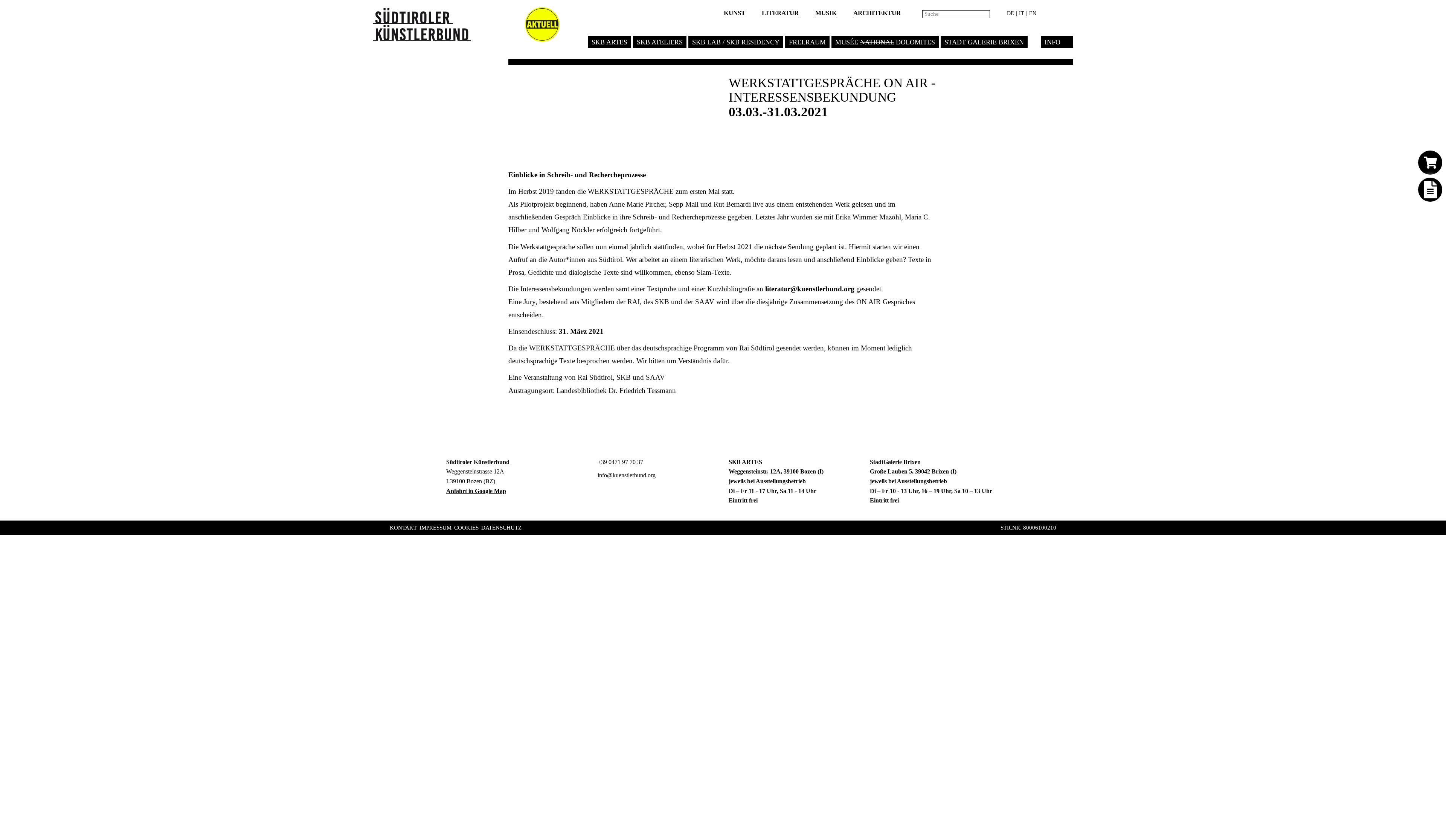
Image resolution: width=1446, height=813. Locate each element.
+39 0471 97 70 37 (619, 462)
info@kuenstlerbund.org (626, 475)
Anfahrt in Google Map (476, 491)
